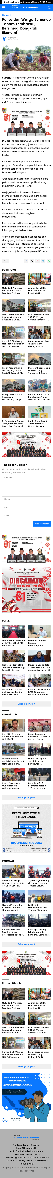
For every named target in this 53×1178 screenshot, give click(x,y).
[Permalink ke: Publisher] (4, 38)
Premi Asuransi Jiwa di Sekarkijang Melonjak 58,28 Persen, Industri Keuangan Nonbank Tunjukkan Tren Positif (39, 344)
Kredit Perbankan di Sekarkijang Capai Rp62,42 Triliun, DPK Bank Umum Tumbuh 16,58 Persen (12, 370)
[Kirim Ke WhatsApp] (49, 261)
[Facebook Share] (26, 261)
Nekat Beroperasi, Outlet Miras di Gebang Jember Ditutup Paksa (11, 786)
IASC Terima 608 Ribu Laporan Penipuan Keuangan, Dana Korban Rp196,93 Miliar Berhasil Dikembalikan (13, 317)
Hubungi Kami (27, 1163)
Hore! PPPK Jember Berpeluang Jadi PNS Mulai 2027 (12, 737)
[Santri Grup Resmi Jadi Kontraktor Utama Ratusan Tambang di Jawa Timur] (39, 412)
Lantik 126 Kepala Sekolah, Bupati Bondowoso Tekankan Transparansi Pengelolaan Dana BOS (37, 761)
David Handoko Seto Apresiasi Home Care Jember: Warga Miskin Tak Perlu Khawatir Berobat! (39, 667)
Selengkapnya (25, 703)
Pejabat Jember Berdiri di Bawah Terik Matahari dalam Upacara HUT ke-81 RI (13, 761)
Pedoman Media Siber (26, 1154)
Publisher (12, 37)
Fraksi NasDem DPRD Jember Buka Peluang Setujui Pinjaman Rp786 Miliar (13, 667)
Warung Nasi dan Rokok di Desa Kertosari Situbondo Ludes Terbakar (12, 932)
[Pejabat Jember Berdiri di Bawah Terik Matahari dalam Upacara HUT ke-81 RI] (13, 749)
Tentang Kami (20, 1145)
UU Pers (10, 1160)
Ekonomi (6, 15)
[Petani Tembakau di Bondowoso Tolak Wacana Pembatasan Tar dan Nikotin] (39, 385)
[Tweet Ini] (32, 261)
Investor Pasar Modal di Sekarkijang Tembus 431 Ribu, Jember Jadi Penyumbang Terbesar (39, 370)
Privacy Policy (25, 1160)
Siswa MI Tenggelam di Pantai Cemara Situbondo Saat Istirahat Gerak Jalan (13, 908)
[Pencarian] (49, 7)
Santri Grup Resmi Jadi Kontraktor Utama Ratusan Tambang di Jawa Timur (37, 424)
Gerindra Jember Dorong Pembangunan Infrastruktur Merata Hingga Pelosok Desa (39, 643)
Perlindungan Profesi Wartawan (22, 1157)
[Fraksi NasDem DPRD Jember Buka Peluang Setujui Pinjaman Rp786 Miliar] (13, 656)
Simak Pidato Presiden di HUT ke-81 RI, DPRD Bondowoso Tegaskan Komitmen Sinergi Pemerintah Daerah (13, 643)
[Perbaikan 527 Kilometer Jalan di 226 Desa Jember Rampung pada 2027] (39, 774)
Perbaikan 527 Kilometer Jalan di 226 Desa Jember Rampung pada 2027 (39, 786)
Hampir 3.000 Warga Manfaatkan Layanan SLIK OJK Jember (13, 344)
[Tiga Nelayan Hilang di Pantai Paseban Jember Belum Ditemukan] (39, 871)
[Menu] (4, 7)
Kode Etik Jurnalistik (26, 1148)
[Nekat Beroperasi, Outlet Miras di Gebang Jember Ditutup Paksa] (13, 774)
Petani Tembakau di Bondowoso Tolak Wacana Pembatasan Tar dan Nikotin (39, 397)
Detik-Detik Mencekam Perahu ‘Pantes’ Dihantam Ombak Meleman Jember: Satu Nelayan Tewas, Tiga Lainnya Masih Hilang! (39, 908)
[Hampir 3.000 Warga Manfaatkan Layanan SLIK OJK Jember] (13, 332)
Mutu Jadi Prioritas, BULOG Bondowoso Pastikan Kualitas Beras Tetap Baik (12, 290)
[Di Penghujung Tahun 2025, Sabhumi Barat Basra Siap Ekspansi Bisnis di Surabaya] (13, 412)
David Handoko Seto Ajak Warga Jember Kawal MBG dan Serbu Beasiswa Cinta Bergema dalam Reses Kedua (13, 692)
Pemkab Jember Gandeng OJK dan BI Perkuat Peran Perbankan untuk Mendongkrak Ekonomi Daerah (39, 737)
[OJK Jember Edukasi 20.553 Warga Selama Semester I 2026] (39, 305)
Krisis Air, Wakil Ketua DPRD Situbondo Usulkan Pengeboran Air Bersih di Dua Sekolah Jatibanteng (39, 692)
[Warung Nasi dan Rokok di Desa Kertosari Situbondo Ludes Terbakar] (13, 920)
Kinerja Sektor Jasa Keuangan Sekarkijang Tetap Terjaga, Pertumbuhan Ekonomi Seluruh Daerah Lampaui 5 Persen (12, 397)
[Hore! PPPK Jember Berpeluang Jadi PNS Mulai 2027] (13, 725)
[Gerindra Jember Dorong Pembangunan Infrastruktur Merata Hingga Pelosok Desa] (39, 631)
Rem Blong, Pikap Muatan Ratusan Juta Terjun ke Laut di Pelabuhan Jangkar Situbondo (13, 883)
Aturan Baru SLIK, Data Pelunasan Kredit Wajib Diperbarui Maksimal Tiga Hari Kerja (38, 290)
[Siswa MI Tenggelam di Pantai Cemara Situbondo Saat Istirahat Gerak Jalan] (13, 896)
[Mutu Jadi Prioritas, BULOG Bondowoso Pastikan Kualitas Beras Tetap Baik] (13, 279)
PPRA (44, 1157)
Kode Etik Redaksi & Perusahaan (26, 1151)
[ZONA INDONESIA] (25, 7)
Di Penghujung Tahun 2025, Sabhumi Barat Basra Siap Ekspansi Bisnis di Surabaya (13, 424)
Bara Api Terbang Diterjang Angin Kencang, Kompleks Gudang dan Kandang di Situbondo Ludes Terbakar (38, 932)
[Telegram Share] (43, 261)
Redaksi (35, 1145)
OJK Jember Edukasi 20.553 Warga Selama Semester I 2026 (38, 317)
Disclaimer (40, 1160)
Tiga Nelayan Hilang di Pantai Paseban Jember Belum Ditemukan (38, 883)
